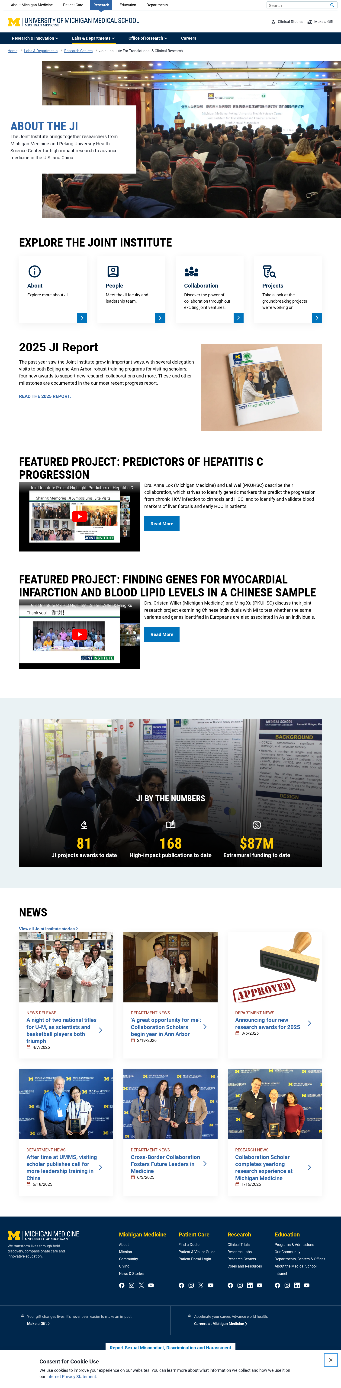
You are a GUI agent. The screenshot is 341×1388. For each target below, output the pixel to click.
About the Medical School (296, 1266)
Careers (188, 38)
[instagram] (131, 1286)
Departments (157, 5)
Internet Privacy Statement (71, 1376)
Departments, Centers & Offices (300, 1259)
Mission (125, 1252)
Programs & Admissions (294, 1244)
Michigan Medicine (142, 1234)
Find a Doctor (190, 1244)
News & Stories (131, 1273)
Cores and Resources (245, 1266)
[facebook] (122, 1286)
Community (128, 1259)
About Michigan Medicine (32, 5)
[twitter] (141, 1286)
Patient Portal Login (195, 1259)
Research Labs (240, 1252)
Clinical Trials (239, 1244)
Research (101, 5)
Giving (124, 1266)
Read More (162, 523)
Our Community (287, 1252)
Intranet (281, 1273)
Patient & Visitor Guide (197, 1252)
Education (128, 5)
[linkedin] (250, 1286)
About (124, 1244)
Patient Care (73, 5)
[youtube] (151, 1286)
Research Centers (242, 1259)
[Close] (331, 1360)
